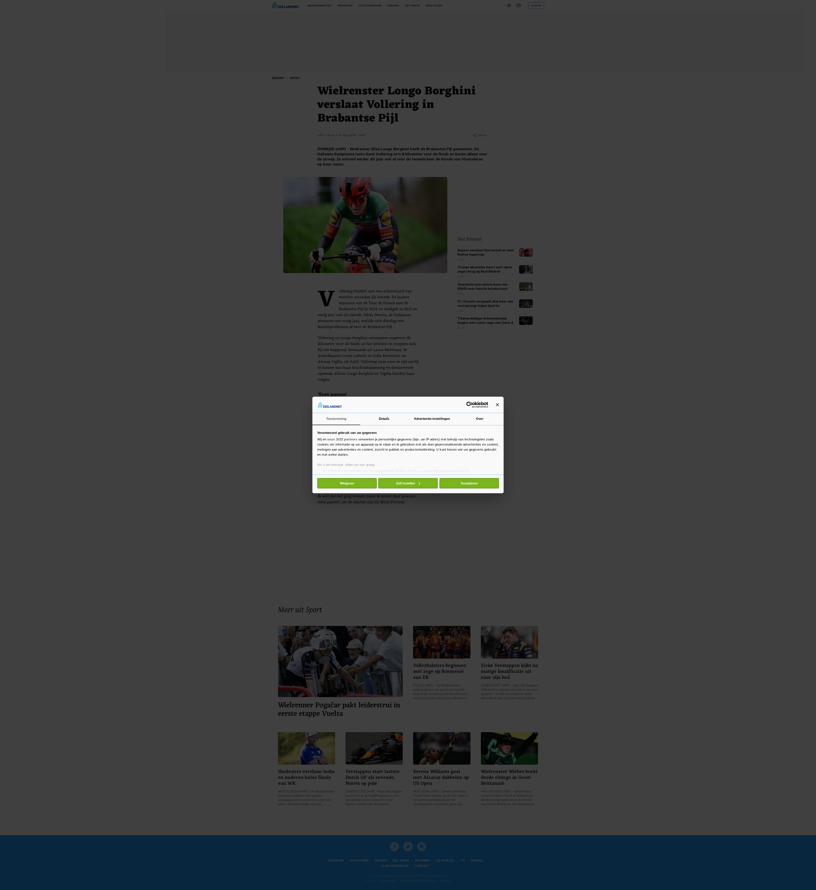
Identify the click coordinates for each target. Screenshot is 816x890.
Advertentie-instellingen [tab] (432, 418)
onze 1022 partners (342, 439)
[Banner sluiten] (497, 404)
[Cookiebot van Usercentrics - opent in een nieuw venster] (469, 405)
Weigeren (347, 483)
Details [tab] (384, 418)
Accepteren (469, 483)
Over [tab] (479, 418)
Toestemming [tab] (336, 418)
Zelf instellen (405, 483)
